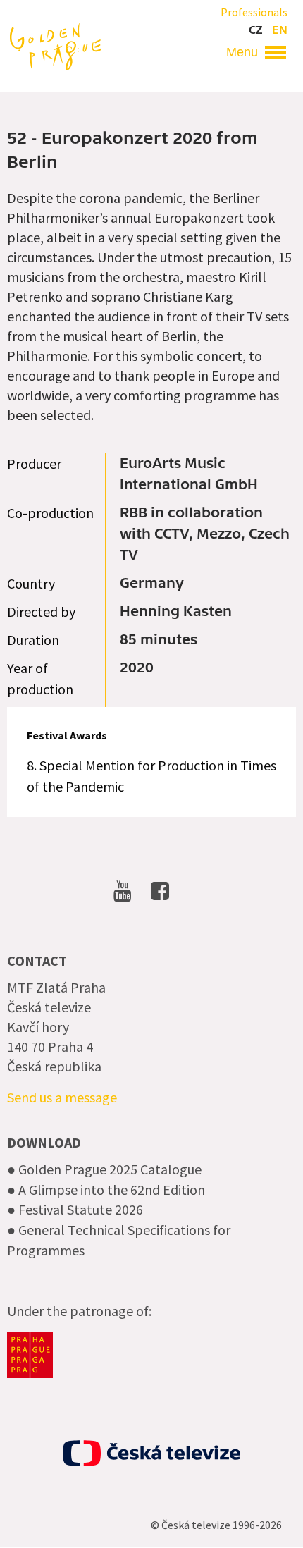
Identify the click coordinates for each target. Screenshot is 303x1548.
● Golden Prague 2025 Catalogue (104, 1169)
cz (255, 30)
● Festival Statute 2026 (75, 1209)
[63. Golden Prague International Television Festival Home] (55, 45)
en (279, 30)
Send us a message (62, 1097)
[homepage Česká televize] (151, 1453)
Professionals (254, 12)
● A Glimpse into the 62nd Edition (106, 1189)
